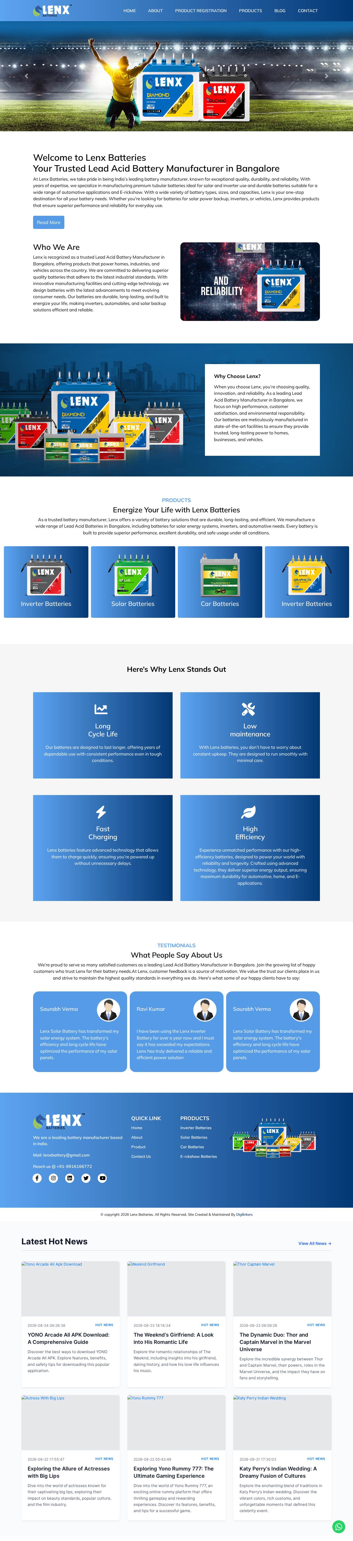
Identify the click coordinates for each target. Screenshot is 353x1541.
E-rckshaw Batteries (198, 1156)
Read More (48, 222)
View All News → (315, 1243)
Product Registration (201, 10)
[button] (26, 76)
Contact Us (141, 1156)
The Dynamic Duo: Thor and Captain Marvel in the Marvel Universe (275, 1342)
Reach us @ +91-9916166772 (62, 1166)
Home (131, 10)
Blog (280, 10)
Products (250, 10)
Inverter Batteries (195, 1127)
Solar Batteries (193, 1137)
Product (138, 1146)
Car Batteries (192, 1146)
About (155, 10)
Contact (308, 10)
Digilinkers (244, 1214)
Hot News (104, 1325)
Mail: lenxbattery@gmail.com (61, 1155)
